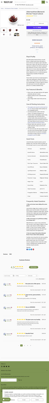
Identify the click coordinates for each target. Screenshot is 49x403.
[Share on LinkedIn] (31, 249)
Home (2, 8)
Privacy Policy (39, 396)
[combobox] (28, 2)
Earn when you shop (29, 4)
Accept (23, 399)
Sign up (20, 380)
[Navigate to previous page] (18, 345)
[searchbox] (7, 276)
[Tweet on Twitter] (29, 249)
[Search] (43, 2)
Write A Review (33, 267)
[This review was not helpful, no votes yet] (44, 290)
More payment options (37, 30)
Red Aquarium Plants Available (11, 8)
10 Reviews (35, 15)
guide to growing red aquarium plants (36, 122)
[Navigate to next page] (30, 345)
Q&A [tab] (10, 254)
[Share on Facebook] (27, 249)
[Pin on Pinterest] (33, 249)
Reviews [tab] (5, 254)
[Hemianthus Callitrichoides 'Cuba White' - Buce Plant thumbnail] (17, 34)
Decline (37, 399)
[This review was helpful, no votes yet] (42, 290)
